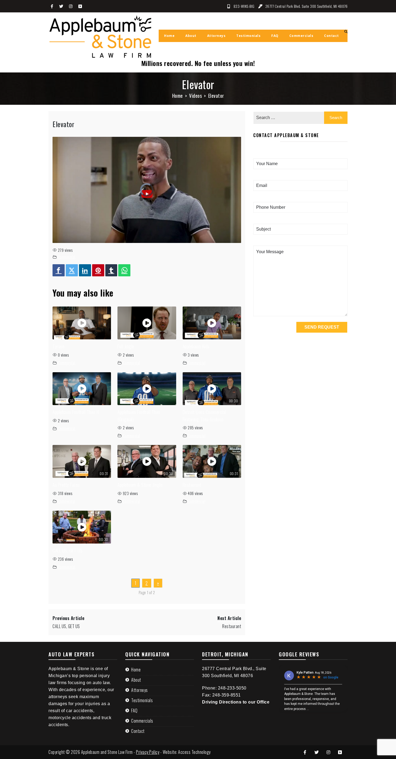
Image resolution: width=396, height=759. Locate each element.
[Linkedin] (85, 270)
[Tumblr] (111, 270)
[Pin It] (98, 270)
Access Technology (194, 752)
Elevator (63, 124)
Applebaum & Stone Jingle (139, 484)
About (136, 680)
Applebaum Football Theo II (76, 411)
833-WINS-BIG (244, 6)
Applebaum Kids (196, 346)
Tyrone (58, 346)
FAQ (134, 710)
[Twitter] (72, 270)
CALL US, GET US (68, 550)
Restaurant (192, 484)
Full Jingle (125, 346)
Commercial (66, 257)
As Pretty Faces (66, 484)
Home (136, 669)
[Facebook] (59, 270)
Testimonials (142, 700)
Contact (138, 731)
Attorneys (139, 690)
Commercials (142, 721)
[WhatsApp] (124, 270)
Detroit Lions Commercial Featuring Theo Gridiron (204, 415)
